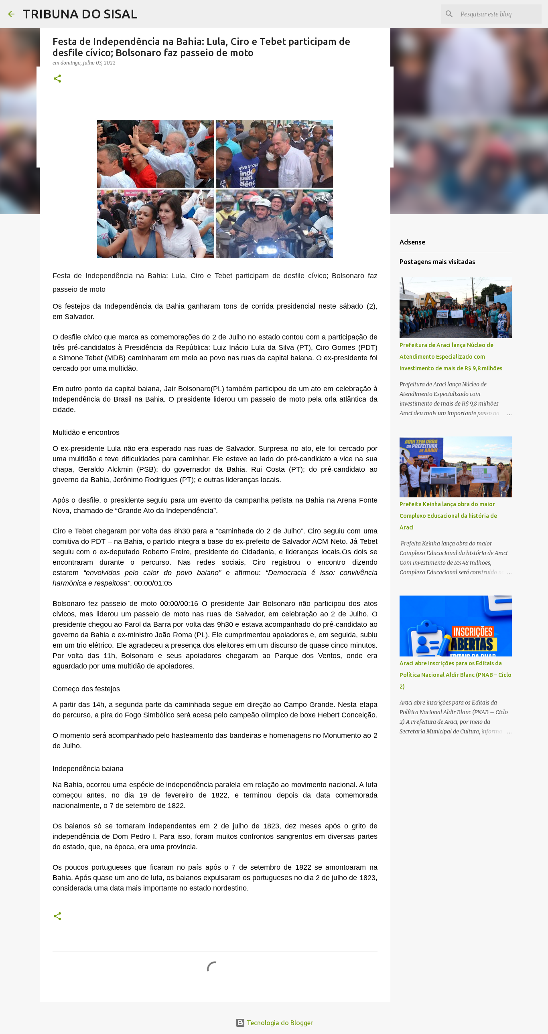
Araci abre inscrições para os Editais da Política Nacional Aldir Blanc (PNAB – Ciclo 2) (455, 675)
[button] (57, 79)
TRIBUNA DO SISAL (80, 13)
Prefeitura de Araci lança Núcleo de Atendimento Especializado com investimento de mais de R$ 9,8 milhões (451, 357)
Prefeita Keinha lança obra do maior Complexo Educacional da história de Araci (448, 516)
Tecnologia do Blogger (279, 1022)
